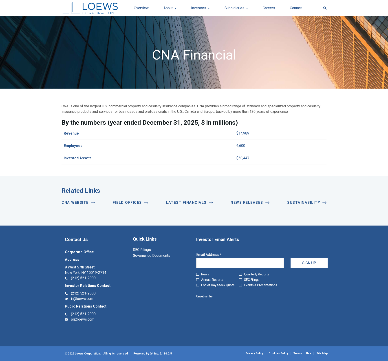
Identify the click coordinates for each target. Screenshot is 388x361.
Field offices (127, 202)
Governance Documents (157, 255)
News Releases (247, 202)
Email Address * (216, 255)
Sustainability (303, 202)
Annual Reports (212, 279)
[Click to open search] (323, 8)
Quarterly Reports (256, 274)
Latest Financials (186, 202)
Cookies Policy (278, 353)
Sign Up (309, 263)
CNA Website (75, 202)
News (205, 274)
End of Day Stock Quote (218, 285)
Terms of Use (302, 353)
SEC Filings (148, 250)
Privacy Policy (254, 353)
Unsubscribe (204, 296)
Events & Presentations (260, 285)
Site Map (322, 353)
